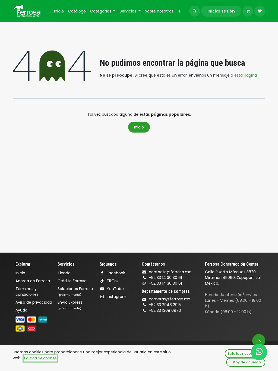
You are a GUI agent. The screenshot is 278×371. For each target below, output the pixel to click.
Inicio (139, 127)
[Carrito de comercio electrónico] (247, 11)
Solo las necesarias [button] (244, 353)
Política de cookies (40, 358)
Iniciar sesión (221, 11)
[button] (194, 11)
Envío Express (70, 305)
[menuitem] (59, 11)
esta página (245, 75)
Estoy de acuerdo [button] (246, 362)
